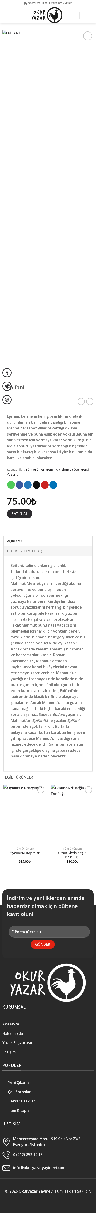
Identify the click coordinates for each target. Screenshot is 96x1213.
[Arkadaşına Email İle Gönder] (36, 485)
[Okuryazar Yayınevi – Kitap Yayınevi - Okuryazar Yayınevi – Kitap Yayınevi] (47, 15)
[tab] (48, 541)
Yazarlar (13, 474)
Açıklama (14, 541)
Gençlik (51, 469)
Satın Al (19, 513)
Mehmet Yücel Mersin (74, 469)
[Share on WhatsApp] (11, 485)
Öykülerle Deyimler (25, 853)
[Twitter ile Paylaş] (28, 485)
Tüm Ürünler (35, 469)
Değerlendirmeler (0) (24, 551)
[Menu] (90, 15)
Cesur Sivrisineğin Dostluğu (72, 855)
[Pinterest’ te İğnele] (45, 485)
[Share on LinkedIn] (53, 485)
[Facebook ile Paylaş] (19, 485)
